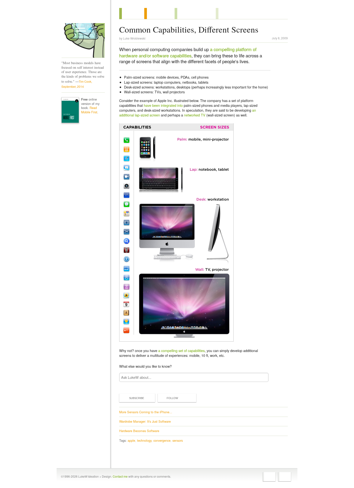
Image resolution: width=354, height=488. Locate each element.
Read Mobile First (89, 109)
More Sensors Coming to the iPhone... (145, 412)
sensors (177, 440)
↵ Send (262, 377)
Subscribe (136, 398)
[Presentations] (195, 13)
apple (131, 440)
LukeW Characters (83, 40)
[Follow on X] (269, 476)
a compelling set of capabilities (181, 350)
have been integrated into (163, 105)
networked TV (194, 114)
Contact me (120, 476)
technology (144, 440)
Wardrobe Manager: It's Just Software (145, 421)
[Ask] (225, 13)
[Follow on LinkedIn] (284, 476)
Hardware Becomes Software (139, 430)
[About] (131, 13)
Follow (172, 398)
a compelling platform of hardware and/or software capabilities (187, 52)
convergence (161, 440)
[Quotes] (159, 13)
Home (81, 14)
